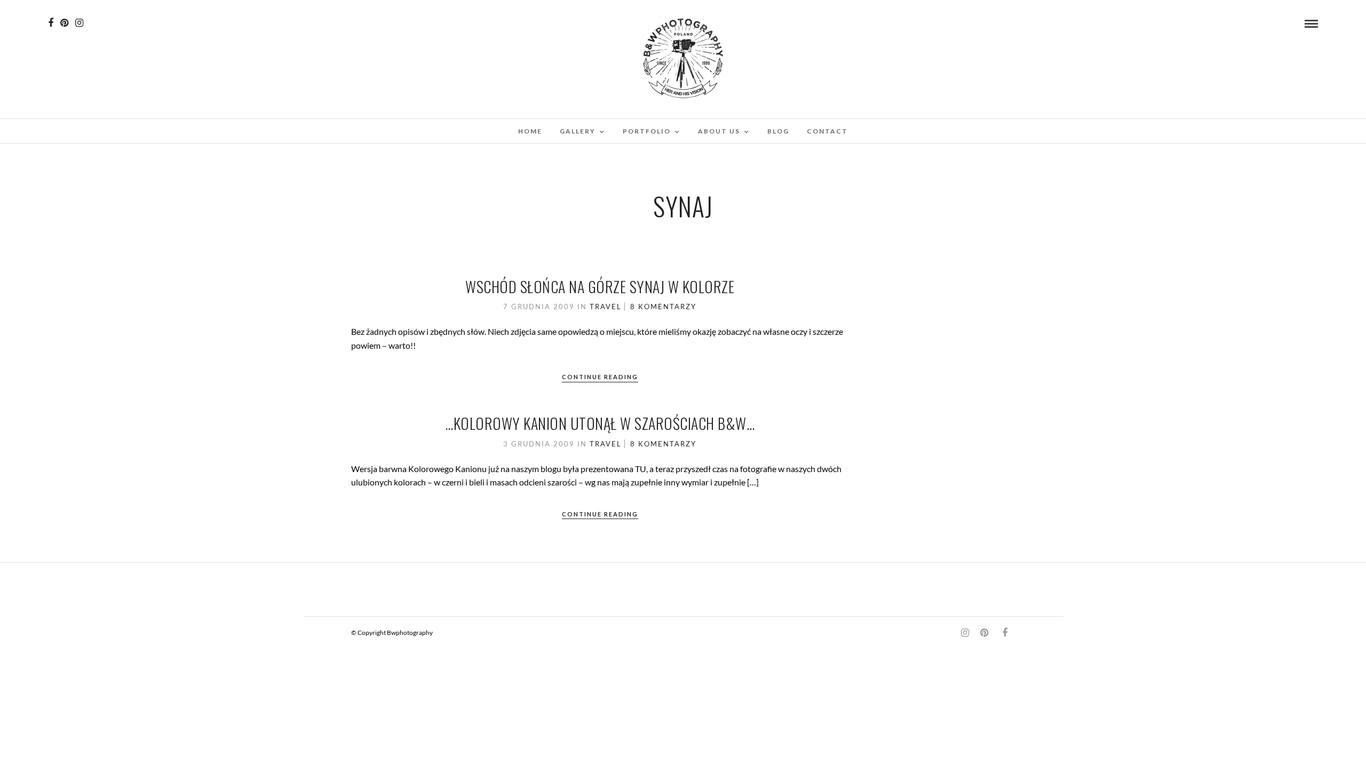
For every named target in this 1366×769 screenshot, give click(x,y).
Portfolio (647, 131)
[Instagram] (79, 23)
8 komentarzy (663, 306)
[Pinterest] (64, 23)
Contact (827, 131)
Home (530, 131)
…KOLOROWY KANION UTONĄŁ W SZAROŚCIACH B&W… (600, 423)
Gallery (577, 131)
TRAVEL (606, 306)
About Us (719, 131)
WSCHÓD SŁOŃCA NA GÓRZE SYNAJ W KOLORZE (599, 286)
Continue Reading (600, 376)
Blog (778, 131)
